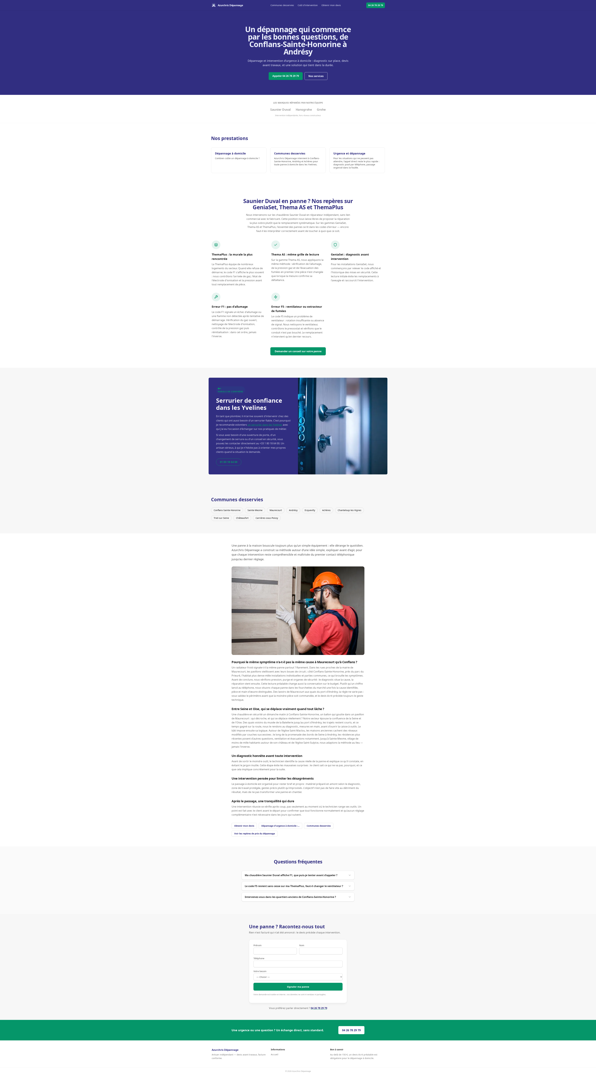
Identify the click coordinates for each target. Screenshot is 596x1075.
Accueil (274, 1054)
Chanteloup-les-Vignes (349, 510)
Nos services (316, 76)
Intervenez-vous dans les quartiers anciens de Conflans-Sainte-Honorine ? (290, 897)
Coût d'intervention (308, 5)
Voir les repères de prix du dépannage (254, 833)
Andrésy (293, 510)
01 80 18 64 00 (228, 462)
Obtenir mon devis (331, 5)
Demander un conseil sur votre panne (298, 351)
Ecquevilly (310, 510)
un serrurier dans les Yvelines (265, 424)
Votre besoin (259, 971)
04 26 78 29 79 (375, 5)
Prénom (257, 945)
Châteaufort (242, 517)
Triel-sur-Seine (221, 517)
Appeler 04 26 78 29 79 (285, 76)
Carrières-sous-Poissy (267, 517)
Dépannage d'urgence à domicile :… (280, 825)
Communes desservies (282, 5)
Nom (301, 945)
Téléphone (258, 958)
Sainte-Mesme (255, 510)
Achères (326, 510)
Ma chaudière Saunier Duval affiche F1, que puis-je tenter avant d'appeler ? (291, 875)
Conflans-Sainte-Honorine (227, 510)
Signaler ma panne (298, 986)
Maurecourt (276, 510)
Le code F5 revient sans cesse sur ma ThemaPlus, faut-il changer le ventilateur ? (294, 886)
